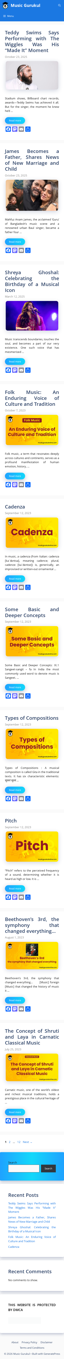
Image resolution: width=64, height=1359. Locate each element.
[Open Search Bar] (59, 5)
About (14, 1342)
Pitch (11, 820)
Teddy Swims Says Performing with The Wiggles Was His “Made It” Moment (32, 41)
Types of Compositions (32, 717)
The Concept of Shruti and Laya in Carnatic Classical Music (32, 1036)
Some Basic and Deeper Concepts (32, 612)
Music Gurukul (25, 5)
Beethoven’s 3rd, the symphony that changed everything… (32, 925)
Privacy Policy (29, 1342)
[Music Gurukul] (5, 5)
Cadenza (15, 506)
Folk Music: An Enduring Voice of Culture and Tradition (32, 398)
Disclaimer (47, 1342)
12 (19, 1142)
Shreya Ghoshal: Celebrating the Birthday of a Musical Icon (32, 281)
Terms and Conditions (32, 1347)
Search (12, 1162)
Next (27, 1142)
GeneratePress (52, 1353)
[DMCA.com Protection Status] (24, 1323)
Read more (15, 120)
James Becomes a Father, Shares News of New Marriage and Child (32, 160)
